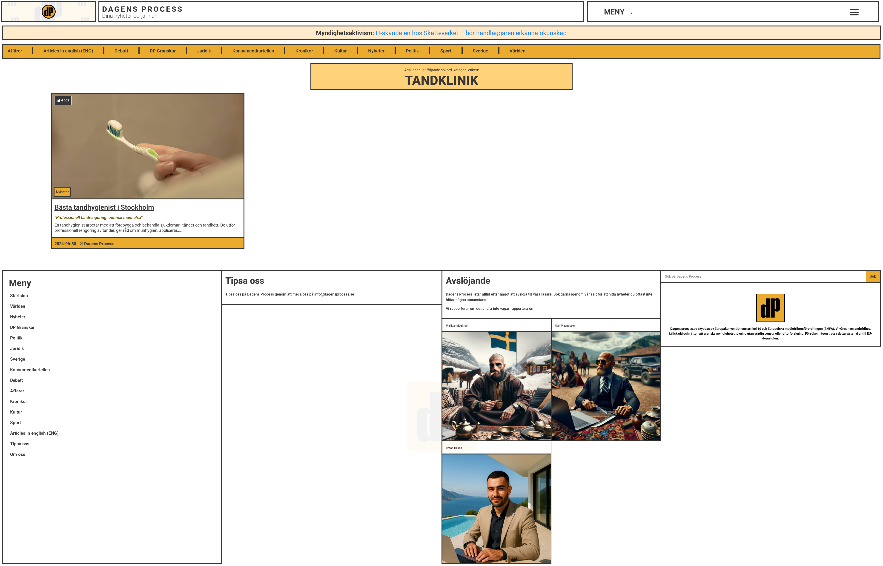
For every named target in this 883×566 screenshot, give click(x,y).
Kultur (340, 51)
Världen (517, 51)
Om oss (17, 454)
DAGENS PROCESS (142, 9)
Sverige (480, 51)
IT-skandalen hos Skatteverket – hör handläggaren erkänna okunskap (471, 33)
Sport (445, 51)
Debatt (121, 51)
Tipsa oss (19, 443)
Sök (873, 276)
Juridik (204, 51)
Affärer (15, 51)
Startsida (19, 295)
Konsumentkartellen (253, 51)
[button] (854, 12)
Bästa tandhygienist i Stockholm (104, 207)
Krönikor (304, 51)
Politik (412, 51)
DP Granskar (163, 51)
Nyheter (376, 51)
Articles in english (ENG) (68, 51)
